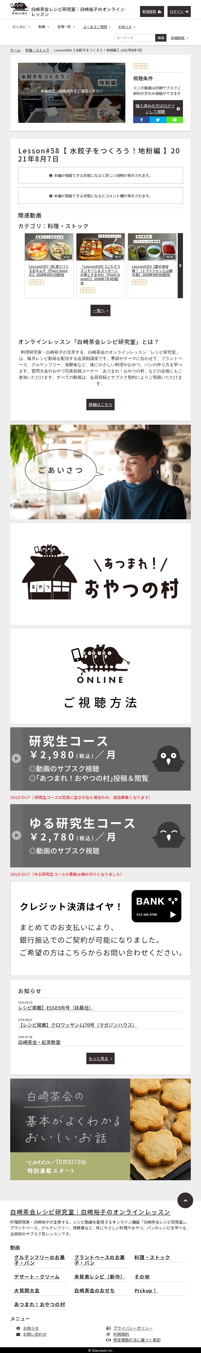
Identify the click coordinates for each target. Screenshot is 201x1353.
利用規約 (121, 1334)
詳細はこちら (100, 404)
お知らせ (125, 26)
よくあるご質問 (95, 26)
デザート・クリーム (37, 1277)
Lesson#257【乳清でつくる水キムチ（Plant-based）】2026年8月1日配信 (49, 270)
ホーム (15, 50)
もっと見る (99, 1058)
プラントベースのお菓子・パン (99, 1260)
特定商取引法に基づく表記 (136, 1340)
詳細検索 (178, 37)
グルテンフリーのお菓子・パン (39, 1260)
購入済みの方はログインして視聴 (155, 108)
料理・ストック (37, 50)
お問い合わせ (35, 1334)
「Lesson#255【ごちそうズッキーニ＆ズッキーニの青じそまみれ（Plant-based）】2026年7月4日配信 (100, 274)
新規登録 (149, 11)
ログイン (176, 11)
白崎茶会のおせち (94, 1291)
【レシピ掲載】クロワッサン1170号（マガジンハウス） (77, 1024)
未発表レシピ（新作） (99, 1277)
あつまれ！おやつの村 (39, 1305)
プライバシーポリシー (133, 1328)
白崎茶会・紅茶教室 (39, 1042)
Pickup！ (146, 1291)
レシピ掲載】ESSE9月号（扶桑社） (55, 1007)
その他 (142, 1277)
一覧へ (99, 310)
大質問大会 (27, 1291)
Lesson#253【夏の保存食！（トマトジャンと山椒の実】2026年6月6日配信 (152, 270)
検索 (161, 37)
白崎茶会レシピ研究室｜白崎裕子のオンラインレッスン (78, 10)
